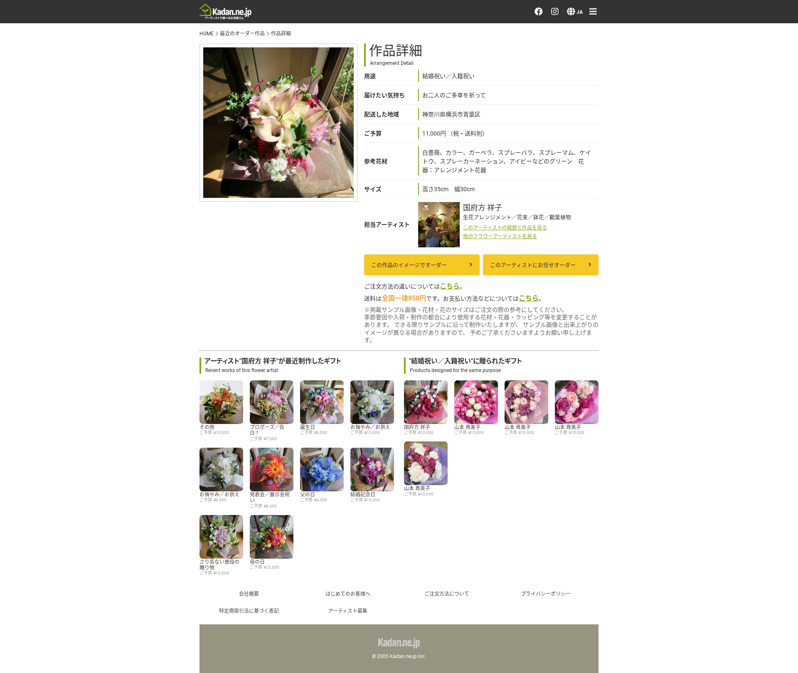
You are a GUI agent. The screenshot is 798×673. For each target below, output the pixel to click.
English (683, 437)
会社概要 (249, 593)
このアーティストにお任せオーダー (533, 265)
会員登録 (687, 185)
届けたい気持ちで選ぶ (709, 107)
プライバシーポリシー (709, 311)
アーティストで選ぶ (705, 83)
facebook (695, 335)
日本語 (683, 413)
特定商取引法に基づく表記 (249, 610)
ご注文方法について (446, 593)
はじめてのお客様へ (347, 593)
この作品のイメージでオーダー (409, 265)
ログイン (687, 161)
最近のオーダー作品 (705, 59)
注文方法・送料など (705, 264)
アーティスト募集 (347, 610)
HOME (207, 33)
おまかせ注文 (694, 35)
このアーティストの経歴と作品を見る (505, 227)
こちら (450, 285)
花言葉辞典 (690, 240)
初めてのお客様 (698, 287)
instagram (696, 359)
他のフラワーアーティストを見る (500, 236)
